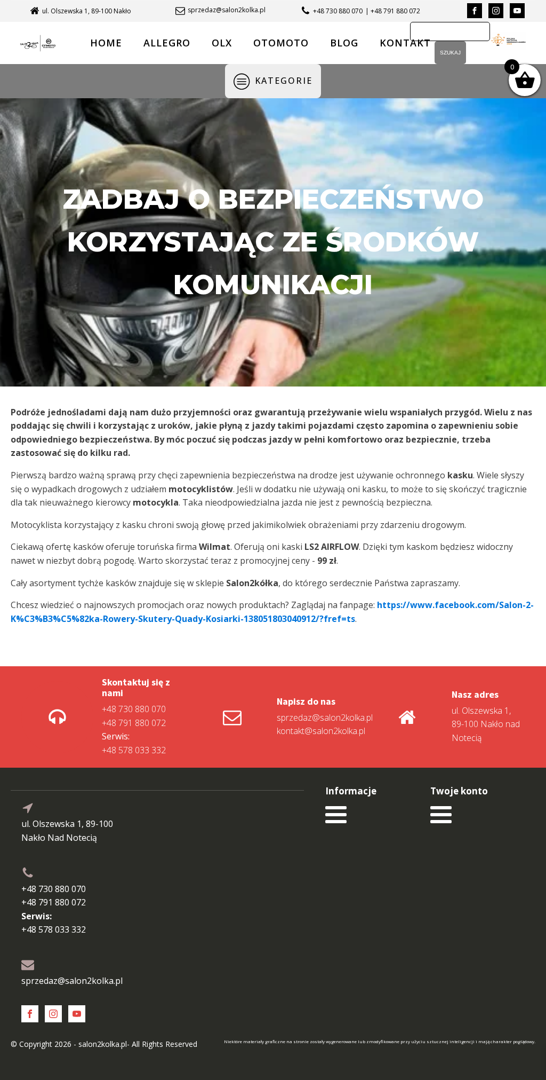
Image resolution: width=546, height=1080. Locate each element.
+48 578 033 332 (134, 743)
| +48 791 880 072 (392, 10)
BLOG (344, 42)
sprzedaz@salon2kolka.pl (227, 10)
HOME (106, 42)
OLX (222, 42)
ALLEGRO (166, 42)
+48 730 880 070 (338, 10)
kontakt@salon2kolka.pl (321, 731)
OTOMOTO (281, 42)
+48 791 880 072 (134, 723)
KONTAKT (405, 42)
